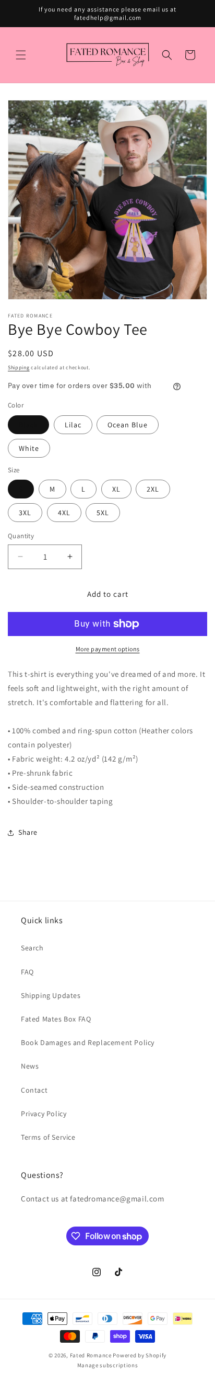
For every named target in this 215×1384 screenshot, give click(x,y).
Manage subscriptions (107, 1365)
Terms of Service (48, 1137)
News (30, 1066)
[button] (20, 54)
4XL (64, 512)
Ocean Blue (128, 424)
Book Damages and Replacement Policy (87, 1042)
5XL (103, 512)
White (29, 448)
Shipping (19, 367)
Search (32, 947)
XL (116, 489)
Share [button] (28, 832)
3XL (25, 512)
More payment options (108, 649)
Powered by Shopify (139, 1355)
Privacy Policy (43, 1113)
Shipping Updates (51, 995)
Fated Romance (91, 1355)
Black (28, 424)
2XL (153, 489)
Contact (34, 1090)
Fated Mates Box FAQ (56, 1019)
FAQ (27, 972)
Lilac (73, 424)
